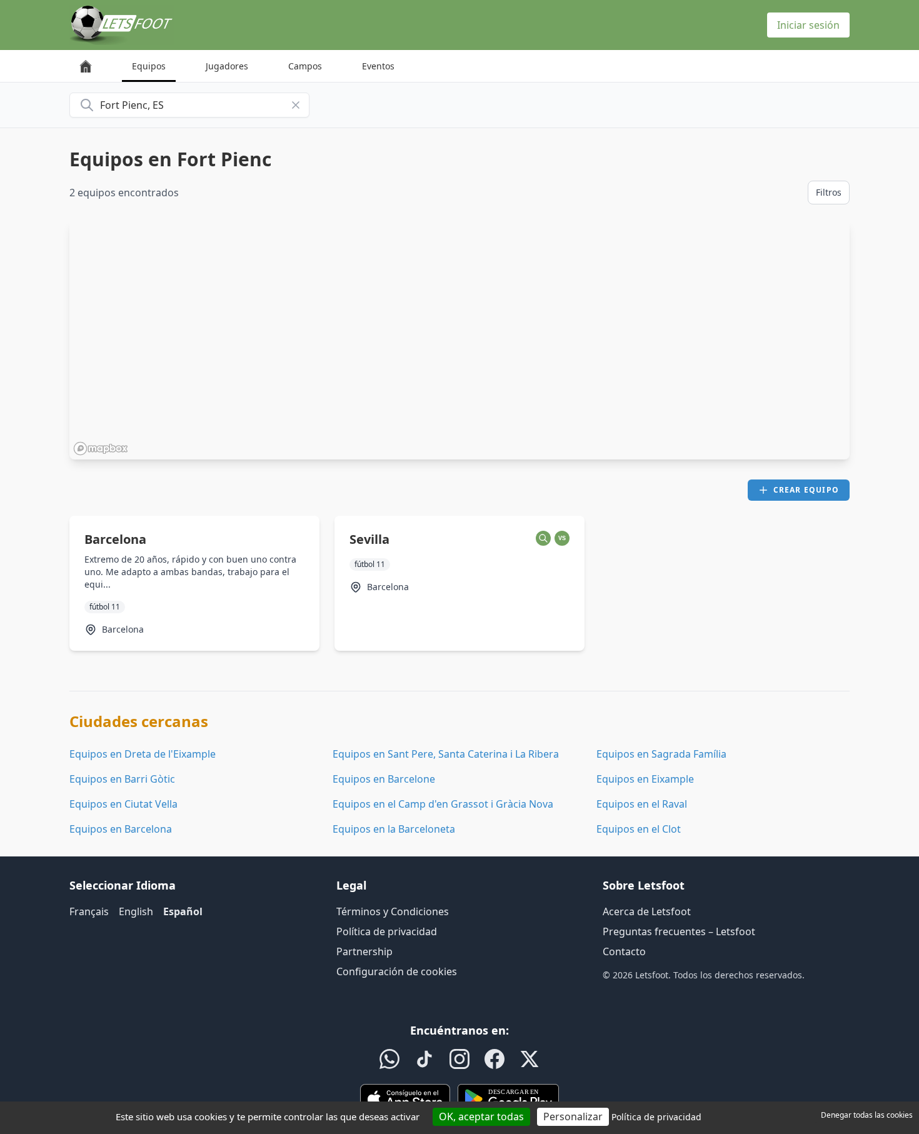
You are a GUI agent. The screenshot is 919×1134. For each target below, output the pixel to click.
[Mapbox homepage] (100, 448)
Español (183, 911)
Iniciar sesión (808, 25)
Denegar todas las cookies (867, 1115)
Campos (305, 66)
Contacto (624, 951)
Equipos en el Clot (638, 829)
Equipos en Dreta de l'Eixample (142, 754)
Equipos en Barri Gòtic (122, 779)
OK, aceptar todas (481, 1116)
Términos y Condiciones (392, 911)
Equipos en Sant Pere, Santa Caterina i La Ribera (446, 754)
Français (89, 911)
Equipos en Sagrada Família (661, 754)
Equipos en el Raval (641, 804)
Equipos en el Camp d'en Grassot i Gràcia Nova (443, 804)
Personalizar (573, 1116)
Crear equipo (806, 489)
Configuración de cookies (396, 971)
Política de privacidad (386, 931)
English (136, 911)
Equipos (149, 66)
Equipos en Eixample (645, 779)
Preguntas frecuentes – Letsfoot (679, 931)
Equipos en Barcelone (384, 779)
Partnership (364, 951)
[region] (459, 339)
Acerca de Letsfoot (647, 911)
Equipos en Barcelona (120, 829)
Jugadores (227, 66)
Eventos (378, 66)
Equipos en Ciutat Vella (123, 804)
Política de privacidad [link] (656, 1117)
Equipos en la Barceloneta (394, 829)
